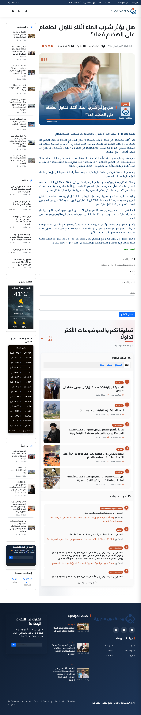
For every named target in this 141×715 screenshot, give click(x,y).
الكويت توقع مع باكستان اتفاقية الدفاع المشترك (19, 34)
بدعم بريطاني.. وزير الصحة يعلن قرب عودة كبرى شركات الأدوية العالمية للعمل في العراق (93, 455)
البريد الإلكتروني (128, 282)
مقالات (109, 655)
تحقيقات (109, 645)
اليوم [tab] (127, 365)
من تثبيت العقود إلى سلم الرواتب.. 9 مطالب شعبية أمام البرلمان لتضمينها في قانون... (17, 526)
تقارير (132, 655)
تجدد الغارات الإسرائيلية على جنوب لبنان (102, 410)
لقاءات (110, 650)
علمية (79, 46)
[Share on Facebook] (52, 46)
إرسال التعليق (127, 314)
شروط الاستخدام (57, 701)
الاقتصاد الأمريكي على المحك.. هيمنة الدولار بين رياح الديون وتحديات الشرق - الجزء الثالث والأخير (64, 674)
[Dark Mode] (19, 11)
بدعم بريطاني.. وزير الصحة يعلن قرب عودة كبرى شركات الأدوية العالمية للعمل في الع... (18, 506)
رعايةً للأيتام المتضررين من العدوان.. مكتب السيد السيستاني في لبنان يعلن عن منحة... (17, 487)
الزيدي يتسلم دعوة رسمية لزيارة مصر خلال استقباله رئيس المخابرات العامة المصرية (18, 51)
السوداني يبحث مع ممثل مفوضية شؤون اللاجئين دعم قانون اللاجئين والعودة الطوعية (17, 104)
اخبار (133, 645)
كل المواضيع (123, 2)
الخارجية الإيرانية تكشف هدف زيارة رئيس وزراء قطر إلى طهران (93, 389)
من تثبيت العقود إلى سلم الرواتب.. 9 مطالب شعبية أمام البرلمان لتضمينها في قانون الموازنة (95, 478)
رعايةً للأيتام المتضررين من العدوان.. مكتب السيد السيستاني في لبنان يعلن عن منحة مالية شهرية (96, 431)
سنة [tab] (102, 365)
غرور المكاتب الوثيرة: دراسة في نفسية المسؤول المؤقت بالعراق (18, 123)
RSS (99, 2)
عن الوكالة (71, 701)
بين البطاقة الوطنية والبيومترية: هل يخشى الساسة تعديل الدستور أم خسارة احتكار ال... (17, 141)
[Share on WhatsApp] (46, 46)
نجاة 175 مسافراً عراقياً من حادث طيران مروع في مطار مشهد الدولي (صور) (80, 539)
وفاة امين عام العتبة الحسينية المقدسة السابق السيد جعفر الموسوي (82, 563)
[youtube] (124, 630)
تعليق (132, 293)
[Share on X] (49, 46)
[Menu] (6, 11)
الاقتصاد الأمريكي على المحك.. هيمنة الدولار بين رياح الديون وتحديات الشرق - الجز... (17, 70)
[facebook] (132, 630)
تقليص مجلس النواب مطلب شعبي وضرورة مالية (17, 87)
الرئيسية (134, 2)
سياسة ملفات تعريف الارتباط (19, 701)
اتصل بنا (108, 2)
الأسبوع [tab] (118, 365)
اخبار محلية (130, 650)
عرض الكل (50, 338)
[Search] (26, 11)
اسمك (132, 271)
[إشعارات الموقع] (12, 11)
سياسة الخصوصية (41, 701)
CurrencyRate (27, 435)
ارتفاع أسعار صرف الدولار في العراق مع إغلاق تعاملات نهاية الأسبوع (18, 159)
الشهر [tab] (109, 365)
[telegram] (116, 630)
